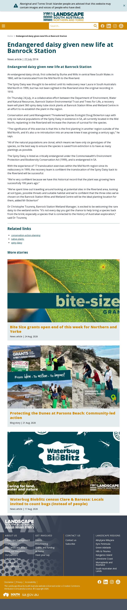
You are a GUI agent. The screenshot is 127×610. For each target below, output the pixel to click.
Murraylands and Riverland (104, 563)
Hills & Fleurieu (103, 551)
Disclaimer (9, 582)
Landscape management (17, 540)
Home (10, 36)
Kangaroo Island (104, 554)
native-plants (17, 239)
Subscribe (70, 543)
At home (39, 551)
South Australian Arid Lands (106, 569)
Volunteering (41, 543)
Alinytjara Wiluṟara (105, 540)
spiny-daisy (16, 242)
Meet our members (15, 551)
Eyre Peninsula (103, 543)
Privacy (19, 582)
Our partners (11, 554)
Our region (10, 562)
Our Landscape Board (16, 547)
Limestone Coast (104, 558)
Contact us (71, 540)
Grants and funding (44, 547)
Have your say (42, 554)
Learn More (11, 543)
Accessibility (30, 582)
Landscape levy (12, 558)
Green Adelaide (103, 547)
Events (38, 540)
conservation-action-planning (25, 235)
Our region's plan (13, 566)
